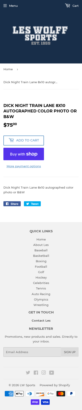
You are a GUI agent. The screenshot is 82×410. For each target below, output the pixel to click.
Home (8, 69)
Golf (41, 272)
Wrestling (41, 305)
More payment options (24, 166)
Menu (13, 5)
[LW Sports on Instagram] (43, 373)
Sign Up (70, 352)
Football (41, 266)
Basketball (41, 255)
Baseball (41, 250)
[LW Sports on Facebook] (35, 373)
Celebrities (41, 283)
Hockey (41, 277)
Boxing (41, 261)
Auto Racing (41, 294)
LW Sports (27, 385)
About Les (41, 245)
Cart (75, 5)
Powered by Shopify (55, 385)
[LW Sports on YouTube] (51, 373)
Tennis (41, 288)
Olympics (41, 299)
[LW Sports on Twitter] (28, 373)
